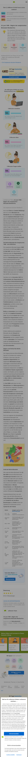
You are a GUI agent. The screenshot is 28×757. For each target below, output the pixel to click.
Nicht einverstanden (14, 745)
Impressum (19, 754)
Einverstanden (14, 734)
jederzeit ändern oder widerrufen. (18, 725)
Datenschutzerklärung (6, 713)
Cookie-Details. (17, 713)
